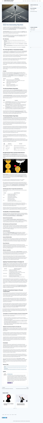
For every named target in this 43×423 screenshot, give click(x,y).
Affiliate (15, 414)
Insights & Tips (4, 23)
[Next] (26, 401)
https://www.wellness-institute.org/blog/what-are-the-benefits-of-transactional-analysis (15, 369)
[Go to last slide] (3, 401)
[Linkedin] (2, 417)
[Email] (12, 382)
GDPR (5, 414)
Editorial (13, 414)
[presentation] (9, 398)
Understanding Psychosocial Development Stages (22, 388)
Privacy (8, 414)
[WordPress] (3, 417)
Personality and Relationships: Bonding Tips (7, 388)
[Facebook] (6, 417)
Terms (10, 414)
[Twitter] (5, 417)
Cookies (3, 414)
